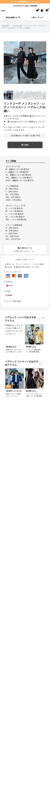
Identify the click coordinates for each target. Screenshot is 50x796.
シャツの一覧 (17, 26)
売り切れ (25, 145)
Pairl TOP (5, 26)
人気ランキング (37, 17)
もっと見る (41, 319)
